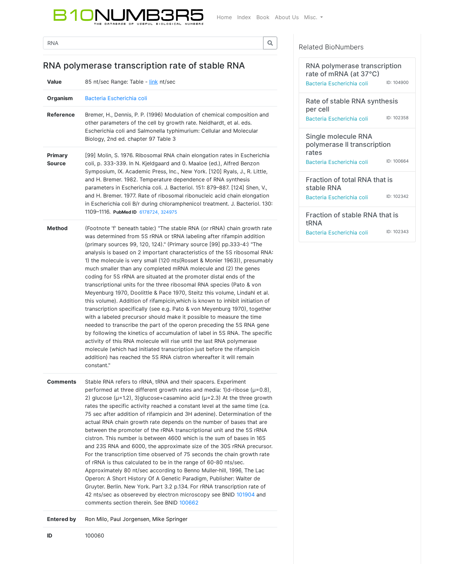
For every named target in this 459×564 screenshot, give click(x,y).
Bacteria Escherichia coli (116, 98)
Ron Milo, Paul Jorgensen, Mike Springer (136, 519)
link (153, 81)
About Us (287, 17)
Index (244, 17)
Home (224, 17)
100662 (189, 502)
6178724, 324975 (158, 212)
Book (262, 17)
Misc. (311, 17)
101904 (246, 494)
